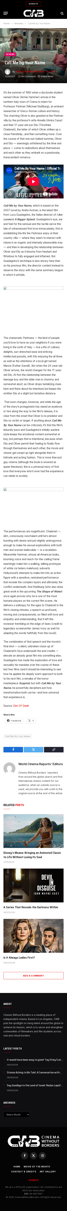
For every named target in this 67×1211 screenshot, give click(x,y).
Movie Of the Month (37, 1166)
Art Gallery (48, 1171)
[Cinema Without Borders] (33, 13)
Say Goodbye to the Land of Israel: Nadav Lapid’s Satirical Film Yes (34, 1087)
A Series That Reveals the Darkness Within (30, 907)
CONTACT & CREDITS (23, 1171)
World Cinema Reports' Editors (36, 71)
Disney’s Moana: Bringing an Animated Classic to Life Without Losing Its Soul (32, 854)
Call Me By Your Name (17, 736)
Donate (33, 4)
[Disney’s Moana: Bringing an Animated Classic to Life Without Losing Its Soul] (33, 831)
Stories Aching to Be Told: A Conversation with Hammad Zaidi (33, 1074)
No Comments (28, 76)
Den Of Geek (21, 705)
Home (16, 1166)
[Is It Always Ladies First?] (33, 936)
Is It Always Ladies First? (19, 957)
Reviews (10, 54)
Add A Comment (33, 975)
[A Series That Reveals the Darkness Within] (33, 885)
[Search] (62, 13)
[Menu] (5, 13)
